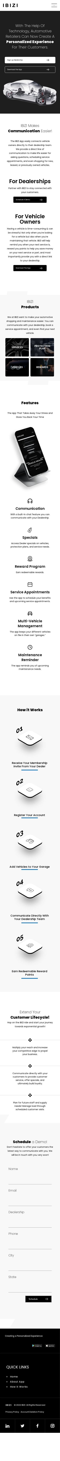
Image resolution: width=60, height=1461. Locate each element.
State (12, 1297)
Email (12, 1211)
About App (17, 1403)
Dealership (16, 1232)
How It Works (19, 1408)
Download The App (25, 272)
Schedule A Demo (24, 202)
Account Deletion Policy (32, 1433)
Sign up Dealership (16, 60)
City (11, 1275)
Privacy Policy (12, 1433)
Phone (13, 1254)
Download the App (16, 71)
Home (14, 1398)
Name (13, 1189)
